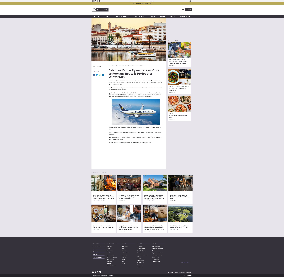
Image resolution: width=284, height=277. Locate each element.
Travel (172, 16)
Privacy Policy (155, 259)
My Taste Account (156, 246)
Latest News (97, 246)
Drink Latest (125, 246)
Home (110, 65)
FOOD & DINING (111, 243)
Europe (139, 258)
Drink (124, 243)
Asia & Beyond (140, 265)
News (107, 16)
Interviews (109, 261)
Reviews (95, 252)
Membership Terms (157, 255)
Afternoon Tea (110, 259)
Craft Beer (124, 255)
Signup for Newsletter (157, 248)
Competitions (185, 16)
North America (140, 260)
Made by (188, 275)
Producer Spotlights (112, 265)
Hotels (108, 248)
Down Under (140, 267)
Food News (109, 246)
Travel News (140, 246)
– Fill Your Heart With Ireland (142, 255)
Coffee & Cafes (110, 255)
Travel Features (141, 248)
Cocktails (124, 257)
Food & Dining (139, 16)
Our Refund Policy (156, 261)
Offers (95, 249)
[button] (183, 9)
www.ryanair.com (146, 142)
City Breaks (140, 253)
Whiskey (124, 259)
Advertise (154, 250)
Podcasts (109, 263)
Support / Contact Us (157, 253)
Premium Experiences (122, 16)
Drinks (162, 16)
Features (97, 16)
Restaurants (110, 250)
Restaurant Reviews (112, 257)
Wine (123, 248)
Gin (123, 261)
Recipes (152, 16)
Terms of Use (155, 257)
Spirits (123, 263)
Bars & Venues (110, 253)
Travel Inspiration (141, 250)
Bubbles (124, 250)
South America (140, 262)
